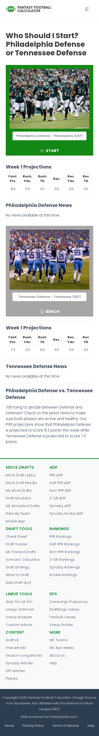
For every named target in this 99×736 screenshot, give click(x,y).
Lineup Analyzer (19, 617)
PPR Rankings (61, 536)
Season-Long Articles (24, 655)
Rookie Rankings (63, 574)
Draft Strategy (17, 567)
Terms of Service (65, 725)
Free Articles (16, 647)
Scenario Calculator (23, 559)
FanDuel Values (63, 617)
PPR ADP (56, 475)
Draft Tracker (16, 544)
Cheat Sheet (16, 536)
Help (53, 663)
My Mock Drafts (19, 490)
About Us (57, 655)
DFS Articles (15, 670)
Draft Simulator (18, 498)
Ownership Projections (69, 601)
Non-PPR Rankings (65, 551)
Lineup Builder (61, 624)
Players (12, 678)
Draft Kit (12, 640)
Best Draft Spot (18, 582)
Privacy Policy (33, 725)
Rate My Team (18, 513)
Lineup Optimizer (20, 609)
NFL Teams (59, 640)
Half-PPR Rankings (65, 544)
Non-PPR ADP (60, 490)
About (9, 725)
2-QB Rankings (62, 559)
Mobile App (15, 521)
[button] (87, 9)
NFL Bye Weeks (62, 647)
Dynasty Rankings (65, 567)
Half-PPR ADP (60, 482)
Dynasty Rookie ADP (66, 513)
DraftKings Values (64, 609)
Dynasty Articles (19, 663)
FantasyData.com (64, 716)
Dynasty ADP (60, 505)
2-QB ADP (58, 498)
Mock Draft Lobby (21, 475)
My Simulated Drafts (23, 505)
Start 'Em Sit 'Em (19, 601)
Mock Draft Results (21, 482)
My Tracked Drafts (21, 551)
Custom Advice (19, 624)
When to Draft (17, 574)
